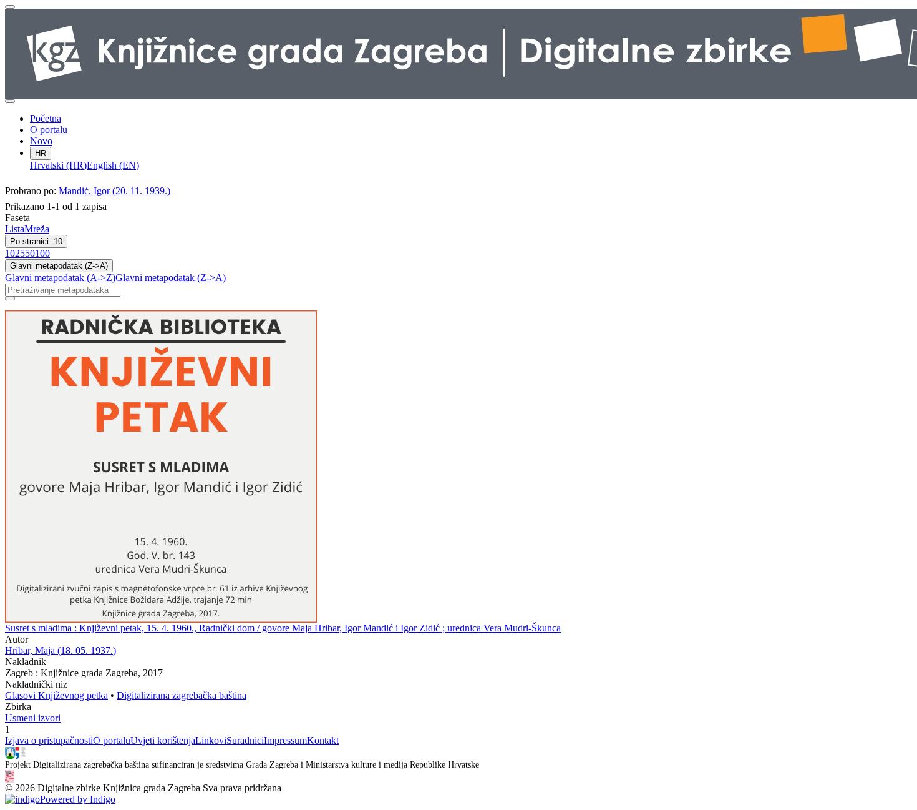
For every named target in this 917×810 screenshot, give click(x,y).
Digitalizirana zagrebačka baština (181, 695)
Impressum (285, 740)
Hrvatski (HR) (58, 165)
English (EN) (113, 165)
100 (42, 253)
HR (40, 153)
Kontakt (323, 740)
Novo (41, 141)
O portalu (48, 129)
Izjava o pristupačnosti (49, 740)
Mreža (36, 229)
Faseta (17, 217)
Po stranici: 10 (36, 241)
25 (20, 253)
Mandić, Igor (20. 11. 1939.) (114, 190)
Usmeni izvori (33, 718)
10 (10, 253)
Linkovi (210, 740)
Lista (14, 229)
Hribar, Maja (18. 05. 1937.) (60, 650)
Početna (45, 118)
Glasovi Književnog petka (56, 695)
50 (30, 253)
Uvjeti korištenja (162, 740)
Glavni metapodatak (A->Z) (60, 277)
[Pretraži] (10, 298)
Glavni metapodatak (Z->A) (59, 265)
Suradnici (245, 740)
